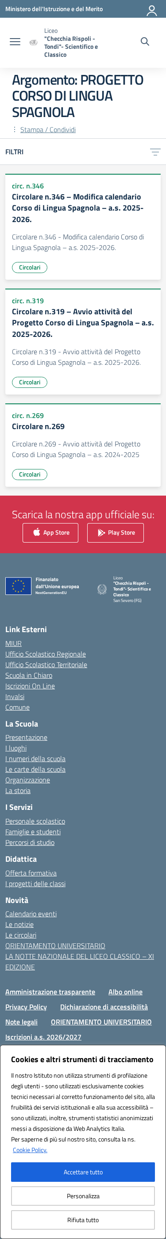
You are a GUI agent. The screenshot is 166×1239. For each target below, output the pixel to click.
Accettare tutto (83, 1171)
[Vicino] (156, 1052)
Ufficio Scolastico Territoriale (46, 664)
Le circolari (20, 935)
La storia (18, 790)
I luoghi (16, 748)
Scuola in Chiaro (28, 675)
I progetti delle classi (35, 883)
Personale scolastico (35, 821)
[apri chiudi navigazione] (15, 42)
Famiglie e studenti (33, 831)
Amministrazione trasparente (50, 991)
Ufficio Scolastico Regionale (45, 654)
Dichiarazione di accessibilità (104, 1006)
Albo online (125, 991)
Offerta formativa (31, 873)
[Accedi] (152, 8)
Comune (17, 707)
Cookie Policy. (30, 1149)
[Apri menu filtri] (155, 151)
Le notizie (19, 924)
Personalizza (83, 1195)
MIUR (13, 643)
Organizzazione (27, 779)
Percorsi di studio (29, 842)
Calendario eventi (31, 913)
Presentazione (26, 737)
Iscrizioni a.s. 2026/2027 (43, 1037)
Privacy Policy (26, 1006)
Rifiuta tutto (83, 1219)
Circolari (29, 267)
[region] (83, 1142)
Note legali (21, 1021)
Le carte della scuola (35, 769)
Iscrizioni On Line (30, 685)
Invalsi (14, 696)
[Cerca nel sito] (145, 42)
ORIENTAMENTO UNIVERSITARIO (55, 945)
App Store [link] (55, 531)
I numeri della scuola (35, 758)
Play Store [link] (121, 531)
